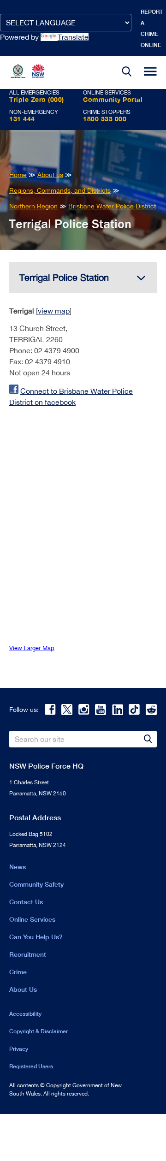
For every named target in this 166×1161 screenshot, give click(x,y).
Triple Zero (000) (36, 99)
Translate (73, 37)
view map (54, 311)
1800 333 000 (104, 119)
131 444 (22, 119)
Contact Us (26, 902)
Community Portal (112, 99)
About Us (23, 989)
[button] (127, 72)
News (17, 867)
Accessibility (25, 1013)
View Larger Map (31, 648)
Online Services (32, 919)
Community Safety (36, 884)
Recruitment (27, 954)
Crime (18, 972)
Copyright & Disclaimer (38, 1031)
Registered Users (31, 1066)
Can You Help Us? (36, 937)
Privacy (18, 1048)
